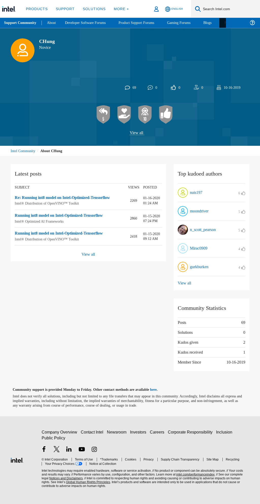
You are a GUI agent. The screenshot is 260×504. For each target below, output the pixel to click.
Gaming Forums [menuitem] (188, 22)
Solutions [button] (92, 8)
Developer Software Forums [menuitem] (89, 22)
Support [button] (64, 8)
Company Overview (59, 432)
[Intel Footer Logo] (17, 460)
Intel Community (24, 151)
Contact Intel (92, 432)
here (157, 390)
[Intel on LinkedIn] (69, 450)
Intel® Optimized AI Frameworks (40, 221)
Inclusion (225, 432)
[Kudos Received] (124, 115)
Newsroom (117, 432)
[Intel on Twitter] (56, 450)
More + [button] (118, 8)
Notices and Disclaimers (58, 478)
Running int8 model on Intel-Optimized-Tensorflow (64, 216)
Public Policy (53, 438)
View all (136, 133)
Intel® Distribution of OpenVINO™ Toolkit (47, 203)
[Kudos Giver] (166, 115)
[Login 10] (145, 115)
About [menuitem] (53, 22)
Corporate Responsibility (191, 432)
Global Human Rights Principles (77, 482)
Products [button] (36, 8)
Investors (139, 432)
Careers (158, 432)
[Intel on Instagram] (94, 450)
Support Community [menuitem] (20, 23)
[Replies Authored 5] (103, 115)
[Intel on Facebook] (44, 450)
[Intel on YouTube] (81, 450)
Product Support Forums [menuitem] (143, 22)
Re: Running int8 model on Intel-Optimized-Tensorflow (68, 198)
